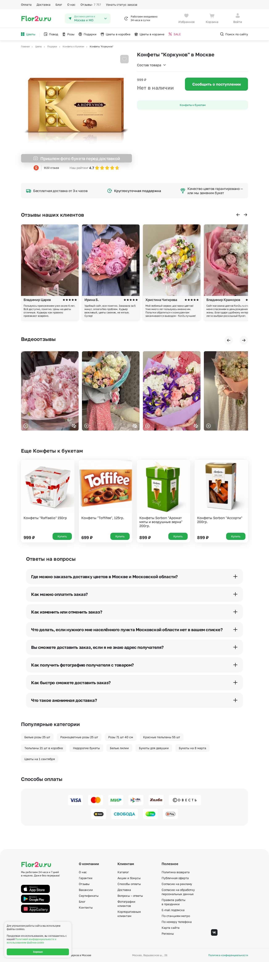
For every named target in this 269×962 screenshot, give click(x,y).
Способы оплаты (129, 884)
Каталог (123, 872)
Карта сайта (170, 927)
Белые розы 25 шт (37, 737)
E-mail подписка (173, 910)
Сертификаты (88, 895)
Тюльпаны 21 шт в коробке (43, 748)
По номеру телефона (176, 922)
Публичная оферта (175, 878)
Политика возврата (176, 872)
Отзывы (90, 4)
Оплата (26, 4)
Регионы (168, 933)
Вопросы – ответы (130, 895)
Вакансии (86, 890)
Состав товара (149, 65)
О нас (71, 4)
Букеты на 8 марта (192, 748)
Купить (62, 536)
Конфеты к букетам (193, 105)
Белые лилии (119, 748)
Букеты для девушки (154, 748)
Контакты (86, 907)
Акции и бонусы (129, 878)
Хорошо (38, 951)
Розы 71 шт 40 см (120, 737)
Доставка (43, 4)
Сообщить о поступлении (216, 84)
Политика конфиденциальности (228, 955)
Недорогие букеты (86, 748)
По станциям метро (176, 916)
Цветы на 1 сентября (39, 759)
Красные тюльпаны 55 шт (161, 737)
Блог (58, 4)
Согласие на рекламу (177, 884)
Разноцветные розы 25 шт (79, 737)
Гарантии (85, 878)
